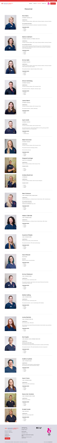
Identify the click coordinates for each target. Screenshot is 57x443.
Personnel (39, 3)
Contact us (44, 3)
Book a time (53, 3)
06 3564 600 (7, 436)
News (45, 0)
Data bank (48, 0)
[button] (55, 1)
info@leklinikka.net (7, 435)
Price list (35, 3)
